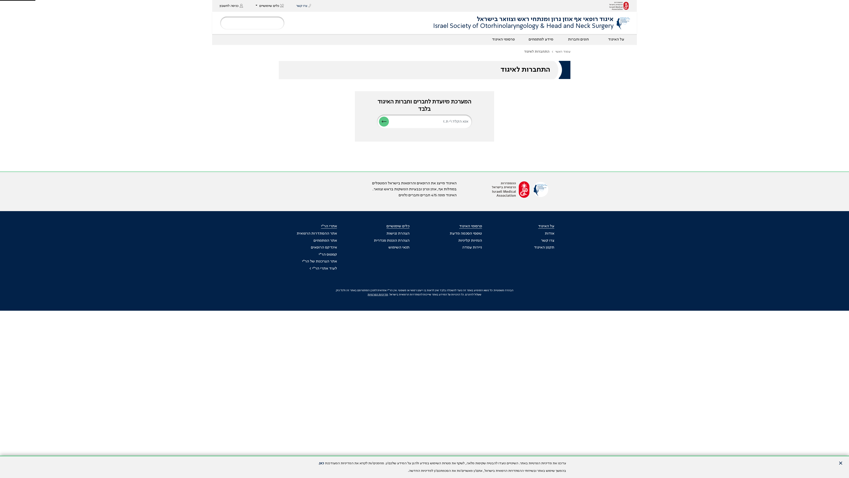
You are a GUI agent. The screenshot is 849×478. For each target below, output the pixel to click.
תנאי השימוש (398, 247)
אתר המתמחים (325, 241)
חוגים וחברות (578, 39)
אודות (549, 233)
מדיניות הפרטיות (378, 294)
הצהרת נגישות (397, 233)
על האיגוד (616, 39)
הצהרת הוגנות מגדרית (391, 241)
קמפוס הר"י (328, 254)
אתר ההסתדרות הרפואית (317, 233)
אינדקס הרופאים (324, 247)
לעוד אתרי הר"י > (323, 268)
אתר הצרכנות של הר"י (319, 261)
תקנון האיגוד (544, 247)
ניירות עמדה (472, 247)
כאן (321, 463)
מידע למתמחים (541, 39)
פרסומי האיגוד (503, 39)
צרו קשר (547, 241)
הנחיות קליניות (470, 241)
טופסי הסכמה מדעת (466, 233)
